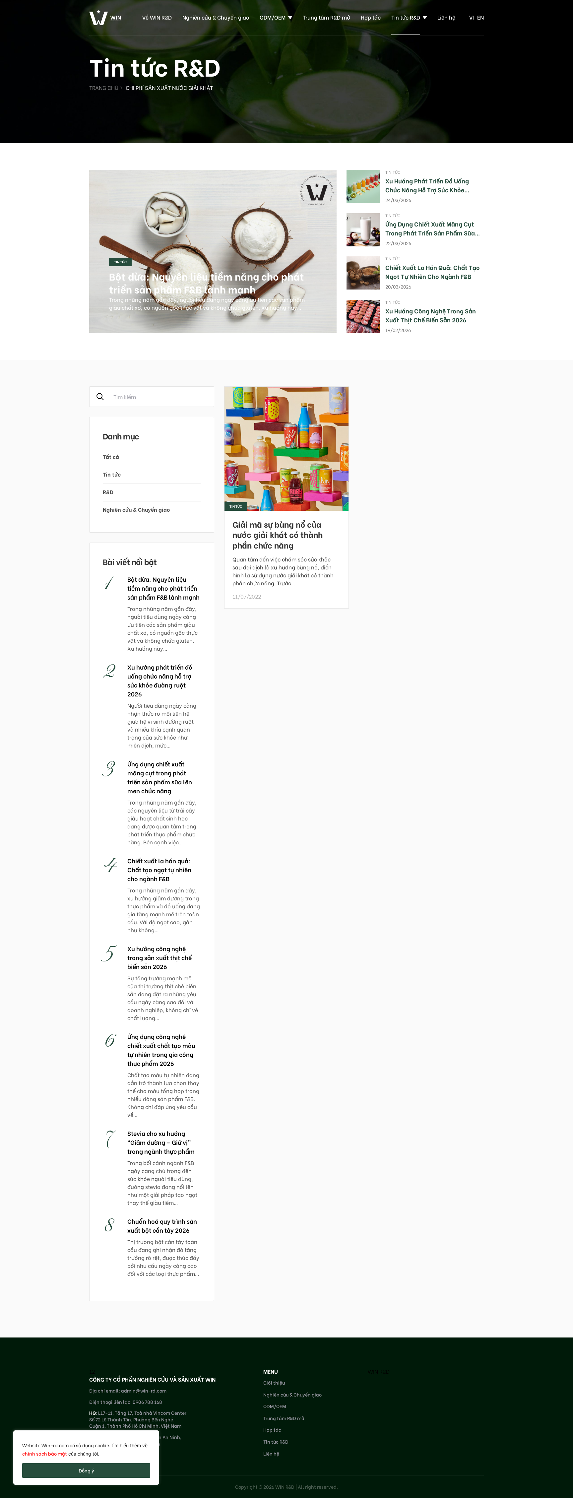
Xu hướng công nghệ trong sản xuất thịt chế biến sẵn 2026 (430, 315)
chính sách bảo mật (44, 1453)
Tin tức (120, 261)
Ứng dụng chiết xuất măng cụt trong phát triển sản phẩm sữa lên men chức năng (430, 232)
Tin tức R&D (405, 17)
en (480, 17)
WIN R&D (379, 1371)
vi (471, 17)
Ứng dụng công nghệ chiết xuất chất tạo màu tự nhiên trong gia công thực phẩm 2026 (161, 1050)
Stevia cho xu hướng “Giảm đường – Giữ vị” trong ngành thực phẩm (161, 1142)
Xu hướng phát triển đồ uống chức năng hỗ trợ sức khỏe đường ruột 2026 (427, 189)
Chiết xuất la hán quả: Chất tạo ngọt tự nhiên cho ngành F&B (432, 272)
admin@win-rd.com (143, 1390)
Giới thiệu (274, 1382)
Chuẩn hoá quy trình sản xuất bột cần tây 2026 (162, 1225)
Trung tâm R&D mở (326, 17)
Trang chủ (103, 87)
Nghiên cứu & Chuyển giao (215, 17)
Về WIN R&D (157, 17)
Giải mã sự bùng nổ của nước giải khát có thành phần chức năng (277, 534)
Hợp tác (371, 17)
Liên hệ (446, 17)
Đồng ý (86, 1470)
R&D (108, 491)
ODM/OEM (273, 17)
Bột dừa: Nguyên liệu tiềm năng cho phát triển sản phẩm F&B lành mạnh (206, 282)
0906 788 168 (147, 1401)
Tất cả (111, 456)
